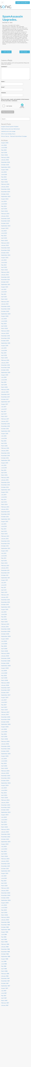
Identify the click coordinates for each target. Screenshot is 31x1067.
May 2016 (3, 440)
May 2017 (3, 411)
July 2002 (4, 846)
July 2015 (3, 465)
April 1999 (4, 939)
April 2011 (3, 590)
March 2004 (4, 797)
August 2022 (4, 257)
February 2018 (5, 389)
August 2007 (4, 697)
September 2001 (5, 871)
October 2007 (5, 692)
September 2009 (5, 636)
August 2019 (4, 345)
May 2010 (3, 616)
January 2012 (4, 568)
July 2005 (4, 758)
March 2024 (4, 211)
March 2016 (4, 445)
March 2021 (4, 299)
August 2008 (5, 668)
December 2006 (5, 717)
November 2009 (5, 631)
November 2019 (5, 338)
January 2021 (4, 304)
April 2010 (4, 619)
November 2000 (5, 895)
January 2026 (5, 159)
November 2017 (5, 397)
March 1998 (4, 971)
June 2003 (4, 819)
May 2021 (3, 294)
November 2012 (5, 543)
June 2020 (4, 321)
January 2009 (5, 656)
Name (3, 81)
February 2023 (5, 243)
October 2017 (5, 399)
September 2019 (5, 343)
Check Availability (22, 2)
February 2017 (5, 419)
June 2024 (4, 203)
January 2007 (5, 714)
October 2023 (5, 223)
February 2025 (5, 184)
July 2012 (3, 553)
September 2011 (5, 577)
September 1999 (5, 929)
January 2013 (5, 538)
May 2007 (4, 704)
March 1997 (4, 1000)
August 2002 (4, 844)
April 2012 (4, 560)
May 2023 (4, 235)
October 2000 (5, 897)
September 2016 (5, 431)
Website (3, 92)
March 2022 (4, 269)
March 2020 (4, 328)
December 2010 (5, 599)
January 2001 (5, 890)
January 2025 (5, 186)
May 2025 (4, 177)
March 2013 (4, 533)
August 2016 (4, 433)
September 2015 (5, 460)
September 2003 (5, 812)
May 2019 (3, 352)
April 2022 (4, 267)
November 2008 (5, 660)
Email (3, 87)
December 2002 (5, 834)
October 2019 (5, 340)
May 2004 (4, 792)
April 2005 (4, 766)
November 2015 (5, 455)
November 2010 (5, 602)
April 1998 (4, 968)
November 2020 (5, 309)
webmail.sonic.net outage (8, 131)
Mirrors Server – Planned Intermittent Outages (14, 136)
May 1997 (3, 995)
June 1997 (4, 993)
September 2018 (5, 372)
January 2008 (5, 685)
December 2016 (5, 423)
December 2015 (5, 453)
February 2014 (5, 507)
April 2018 (4, 384)
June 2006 (4, 731)
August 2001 (4, 873)
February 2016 (5, 448)
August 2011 (4, 580)
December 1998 (5, 949)
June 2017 (4, 409)
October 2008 (5, 663)
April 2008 (4, 678)
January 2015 (5, 480)
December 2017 (5, 394)
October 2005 (5, 751)
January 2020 (5, 333)
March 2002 (4, 856)
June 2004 (4, 790)
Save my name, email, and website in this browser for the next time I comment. (15, 100)
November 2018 (5, 367)
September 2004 (5, 783)
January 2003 (5, 832)
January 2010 (5, 626)
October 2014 (5, 487)
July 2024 (4, 201)
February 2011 (5, 594)
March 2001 (4, 885)
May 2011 (3, 587)
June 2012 (4, 555)
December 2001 (5, 863)
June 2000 (4, 907)
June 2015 (4, 467)
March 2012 (4, 563)
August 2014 (4, 492)
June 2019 (4, 350)
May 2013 (3, 528)
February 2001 (5, 888)
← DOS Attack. (6, 52)
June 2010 (4, 614)
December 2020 (5, 306)
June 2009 (4, 643)
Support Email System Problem (9, 126)
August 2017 (4, 404)
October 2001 (5, 868)
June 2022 (4, 262)
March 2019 (4, 357)
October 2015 (5, 458)
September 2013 (5, 519)
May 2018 (3, 382)
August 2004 (5, 785)
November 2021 (5, 279)
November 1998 (5, 951)
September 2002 (5, 841)
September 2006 (5, 724)
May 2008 (4, 675)
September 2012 (5, 548)
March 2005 (4, 768)
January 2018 (5, 392)
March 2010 (4, 621)
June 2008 (4, 673)
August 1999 (4, 932)
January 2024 (5, 216)
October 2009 (5, 634)
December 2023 (5, 218)
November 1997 (5, 981)
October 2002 (5, 839)
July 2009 (4, 641)
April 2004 (4, 795)
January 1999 (5, 946)
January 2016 (5, 450)
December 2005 (5, 746)
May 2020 (4, 323)
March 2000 (4, 915)
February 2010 (5, 624)
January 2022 (5, 274)
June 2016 (4, 438)
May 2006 (4, 734)
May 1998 (3, 966)
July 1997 (3, 990)
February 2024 (5, 213)
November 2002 (5, 836)
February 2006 (5, 741)
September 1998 (5, 956)
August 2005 (5, 756)
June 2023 (4, 233)
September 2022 (5, 255)
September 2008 (5, 665)
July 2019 (3, 348)
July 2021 (3, 289)
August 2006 (5, 726)
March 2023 (4, 240)
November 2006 (5, 719)
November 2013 (5, 514)
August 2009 (5, 638)
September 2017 (5, 401)
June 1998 (4, 963)
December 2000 (5, 893)
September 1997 (5, 985)
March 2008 (4, 680)
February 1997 (5, 1003)
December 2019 (5, 335)
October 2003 (5, 809)
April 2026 (4, 152)
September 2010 (5, 607)
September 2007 (5, 695)
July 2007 (4, 700)
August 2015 (4, 462)
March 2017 (4, 416)
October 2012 (5, 546)
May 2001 (3, 880)
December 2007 (5, 687)
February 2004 (5, 800)
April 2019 (4, 355)
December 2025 (5, 162)
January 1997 (4, 1005)
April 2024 (4, 208)
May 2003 (4, 822)
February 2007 (5, 712)
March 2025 (4, 182)
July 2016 (3, 436)
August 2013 (4, 521)
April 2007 (4, 707)
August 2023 (4, 228)
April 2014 (4, 502)
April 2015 (4, 472)
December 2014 (5, 482)
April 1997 (4, 998)
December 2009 (5, 629)
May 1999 (3, 937)
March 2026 (4, 155)
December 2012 (5, 541)
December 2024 (5, 189)
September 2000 (6, 900)
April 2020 (4, 326)
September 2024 (5, 196)
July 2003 (4, 817)
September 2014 (5, 489)
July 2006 (4, 729)
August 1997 (4, 988)
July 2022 (4, 260)
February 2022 (5, 272)
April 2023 (4, 238)
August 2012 (4, 550)
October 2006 (5, 722)
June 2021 (4, 291)
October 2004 (5, 780)
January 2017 (4, 421)
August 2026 (4, 142)
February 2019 (5, 360)
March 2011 (4, 592)
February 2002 (5, 858)
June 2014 (4, 497)
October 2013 (5, 516)
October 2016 (5, 428)
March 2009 (4, 651)
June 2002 (4, 849)
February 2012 (5, 565)
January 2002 (5, 861)
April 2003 (4, 824)
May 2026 (4, 150)
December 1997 (5, 978)
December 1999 (5, 922)
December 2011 (5, 570)
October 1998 (5, 954)
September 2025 (5, 167)
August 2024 (4, 199)
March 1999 (4, 941)
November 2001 (5, 866)
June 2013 (4, 526)
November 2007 (5, 690)
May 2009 (4, 646)
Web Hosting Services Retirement (10, 129)
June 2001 (4, 878)
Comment (4, 66)
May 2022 (3, 265)
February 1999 (5, 944)
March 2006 (4, 739)
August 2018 (4, 375)
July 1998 (3, 961)
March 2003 (4, 827)
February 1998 (5, 973)
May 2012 (3, 558)
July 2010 (3, 612)
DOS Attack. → (25, 52)
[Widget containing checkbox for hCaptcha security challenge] (13, 106)
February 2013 (5, 536)
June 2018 (4, 379)
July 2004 (4, 787)
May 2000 (4, 910)
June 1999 (4, 934)
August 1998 (4, 959)
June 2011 (3, 585)
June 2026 (4, 147)
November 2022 (5, 250)
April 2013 (4, 531)
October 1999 (5, 927)
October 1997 (5, 983)
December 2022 (5, 247)
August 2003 (5, 814)
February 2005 (5, 770)
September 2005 (5, 753)
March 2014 (4, 504)
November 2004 (5, 778)
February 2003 (5, 829)
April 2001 (4, 883)
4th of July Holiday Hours (8, 133)
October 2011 (4, 575)
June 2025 (4, 174)
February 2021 (5, 301)
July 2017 (3, 406)
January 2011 (4, 597)
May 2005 (4, 763)
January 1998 (5, 976)
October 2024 (5, 194)
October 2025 (5, 164)
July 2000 (4, 905)
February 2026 (5, 157)
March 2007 (4, 709)
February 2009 (5, 653)
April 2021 (4, 296)
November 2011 (5, 572)
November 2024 (5, 191)
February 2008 (5, 682)
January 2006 (5, 744)
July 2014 (3, 494)
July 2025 (4, 172)
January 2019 (5, 362)
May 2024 (4, 206)
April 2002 (4, 854)
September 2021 (5, 284)
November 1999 (5, 924)
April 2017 (4, 414)
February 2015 (5, 477)
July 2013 (3, 524)
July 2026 (4, 145)
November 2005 (5, 748)
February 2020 (5, 331)
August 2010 (4, 609)
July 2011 (3, 582)
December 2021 (5, 277)
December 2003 (5, 805)
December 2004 (5, 775)
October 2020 (5, 311)
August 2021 (4, 287)
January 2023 (5, 245)
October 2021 (5, 282)
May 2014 (3, 499)
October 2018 (5, 370)
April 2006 (4, 736)
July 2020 (4, 318)
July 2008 (4, 670)
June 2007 (4, 702)
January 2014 (5, 509)
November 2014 (5, 484)
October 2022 (5, 252)
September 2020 (5, 313)
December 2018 (5, 365)
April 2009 (4, 648)
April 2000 (4, 912)
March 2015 (4, 475)
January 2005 (5, 773)
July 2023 (4, 230)
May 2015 (3, 470)
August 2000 (5, 902)
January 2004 (5, 802)
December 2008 (5, 658)
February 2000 (5, 917)
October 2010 (5, 604)
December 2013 (5, 511)
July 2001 (3, 875)
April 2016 (4, 443)
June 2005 (4, 761)
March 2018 (4, 387)
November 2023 (5, 221)
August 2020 (4, 316)
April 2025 (4, 179)
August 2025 (4, 169)
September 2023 (5, 225)
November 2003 (5, 807)
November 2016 (5, 426)
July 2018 (3, 377)
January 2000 (5, 919)
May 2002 (4, 851)
